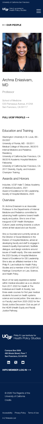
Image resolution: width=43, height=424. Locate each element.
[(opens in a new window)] (8, 362)
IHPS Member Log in (14, 370)
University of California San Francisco (15, 2)
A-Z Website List (9, 418)
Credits (8, 400)
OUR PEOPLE (13, 25)
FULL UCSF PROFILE (13, 118)
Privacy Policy (20, 413)
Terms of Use (33, 413)
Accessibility (7, 413)
